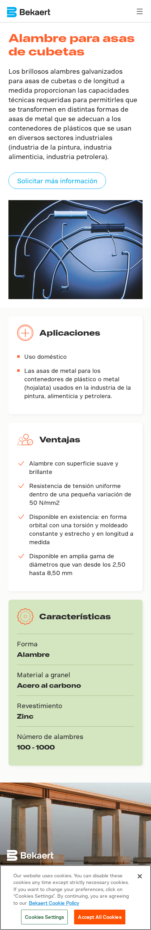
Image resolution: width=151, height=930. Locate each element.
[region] (75, 897)
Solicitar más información (57, 180)
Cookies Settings (44, 916)
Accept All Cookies (99, 916)
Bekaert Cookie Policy (54, 902)
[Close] (139, 876)
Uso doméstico (45, 356)
